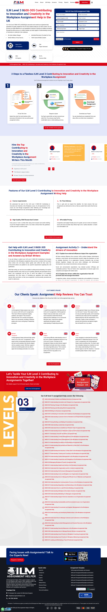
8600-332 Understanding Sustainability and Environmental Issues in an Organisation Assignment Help (67, 503)
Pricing (60, 2)
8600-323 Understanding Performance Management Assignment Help (63, 471)
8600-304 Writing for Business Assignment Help (58, 411)
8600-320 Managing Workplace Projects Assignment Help (60, 462)
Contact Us (41, 572)
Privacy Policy (42, 587)
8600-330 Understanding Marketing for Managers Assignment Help (63, 494)
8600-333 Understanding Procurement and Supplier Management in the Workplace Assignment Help (67, 508)
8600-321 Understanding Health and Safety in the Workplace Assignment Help (65, 465)
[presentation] (49, 168)
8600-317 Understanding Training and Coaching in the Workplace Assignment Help (67, 453)
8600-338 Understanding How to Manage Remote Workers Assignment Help (65, 531)
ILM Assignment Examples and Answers (80, 570)
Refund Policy (42, 582)
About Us (41, 570)
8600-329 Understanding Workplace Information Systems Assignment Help (65, 491)
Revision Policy (42, 585)
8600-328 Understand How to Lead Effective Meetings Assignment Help (64, 488)
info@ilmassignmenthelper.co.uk (17, 595)
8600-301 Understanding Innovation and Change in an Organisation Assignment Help (67, 402)
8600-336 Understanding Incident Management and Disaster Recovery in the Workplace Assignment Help (68, 524)
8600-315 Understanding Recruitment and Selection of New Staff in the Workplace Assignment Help (67, 446)
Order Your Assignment (53, 364)
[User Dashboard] (92, 2)
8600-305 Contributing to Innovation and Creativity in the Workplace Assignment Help (67, 413)
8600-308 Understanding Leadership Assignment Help (59, 425)
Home (36, 2)
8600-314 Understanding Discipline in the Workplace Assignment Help (63, 442)
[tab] (24, 404)
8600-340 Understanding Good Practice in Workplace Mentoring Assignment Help (67, 537)
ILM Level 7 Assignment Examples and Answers (82, 585)
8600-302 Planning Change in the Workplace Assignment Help (61, 405)
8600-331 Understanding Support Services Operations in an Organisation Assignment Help (68, 498)
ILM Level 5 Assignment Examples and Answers (82, 580)
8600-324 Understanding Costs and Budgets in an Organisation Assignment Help (66, 474)
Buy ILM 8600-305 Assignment (54, 237)
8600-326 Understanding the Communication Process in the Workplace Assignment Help (68, 482)
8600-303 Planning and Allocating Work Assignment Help (60, 408)
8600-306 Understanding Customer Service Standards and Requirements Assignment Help (67, 418)
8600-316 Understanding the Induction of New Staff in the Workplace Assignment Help (68, 450)
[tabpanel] (67, 468)
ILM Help (47, 2)
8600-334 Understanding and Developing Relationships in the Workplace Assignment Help (67, 514)
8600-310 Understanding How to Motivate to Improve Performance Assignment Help (67, 430)
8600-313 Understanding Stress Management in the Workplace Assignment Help (66, 439)
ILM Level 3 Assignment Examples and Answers (82, 575)
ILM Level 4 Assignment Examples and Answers (82, 577)
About (41, 2)
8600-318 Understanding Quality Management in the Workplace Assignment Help (66, 456)
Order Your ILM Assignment (33, 388)
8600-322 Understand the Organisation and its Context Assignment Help (64, 468)
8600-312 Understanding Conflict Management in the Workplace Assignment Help (67, 436)
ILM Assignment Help (15, 64)
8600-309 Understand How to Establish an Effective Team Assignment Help (65, 428)
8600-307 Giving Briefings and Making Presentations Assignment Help (63, 422)
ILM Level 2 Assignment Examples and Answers (82, 572)
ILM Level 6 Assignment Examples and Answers (82, 582)
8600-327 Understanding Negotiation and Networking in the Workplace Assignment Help (68, 485)
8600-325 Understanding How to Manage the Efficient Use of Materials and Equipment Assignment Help (68, 478)
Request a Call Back (17, 560)
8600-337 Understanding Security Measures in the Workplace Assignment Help (66, 528)
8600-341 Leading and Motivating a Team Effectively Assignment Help (63, 540)
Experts (66, 2)
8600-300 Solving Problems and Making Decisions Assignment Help (63, 399)
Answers (54, 2)
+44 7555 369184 (13, 598)
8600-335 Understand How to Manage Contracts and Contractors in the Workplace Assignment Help (67, 519)
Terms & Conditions (43, 590)
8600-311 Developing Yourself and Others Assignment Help (61, 433)
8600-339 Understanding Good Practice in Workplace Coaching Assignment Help (66, 534)
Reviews (74, 2)
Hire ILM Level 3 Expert (19, 180)
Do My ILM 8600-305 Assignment (53, 127)
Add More (96, 39)
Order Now (85, 2)
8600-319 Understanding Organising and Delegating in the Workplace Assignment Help (68, 459)
